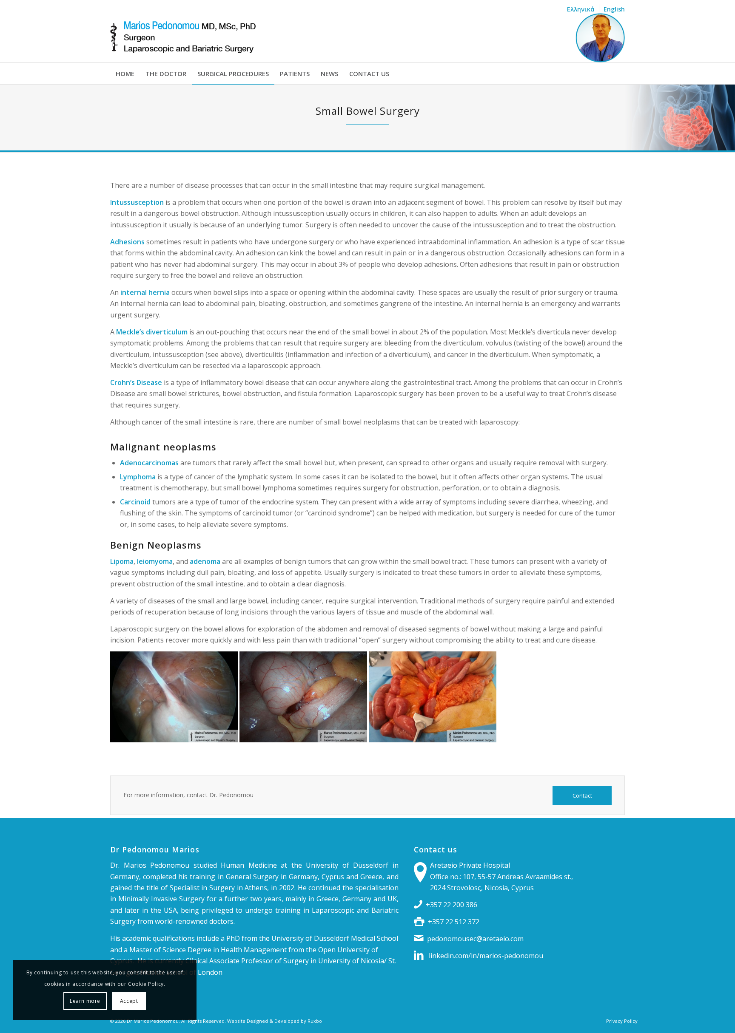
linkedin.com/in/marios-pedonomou (486, 955)
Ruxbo (315, 1021)
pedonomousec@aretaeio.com (475, 938)
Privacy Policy (622, 1021)
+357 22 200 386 (451, 904)
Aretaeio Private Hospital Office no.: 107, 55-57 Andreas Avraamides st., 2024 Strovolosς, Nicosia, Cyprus (501, 876)
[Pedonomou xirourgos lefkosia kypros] (367, 37)
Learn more (85, 1001)
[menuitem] (581, 9)
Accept (129, 1001)
